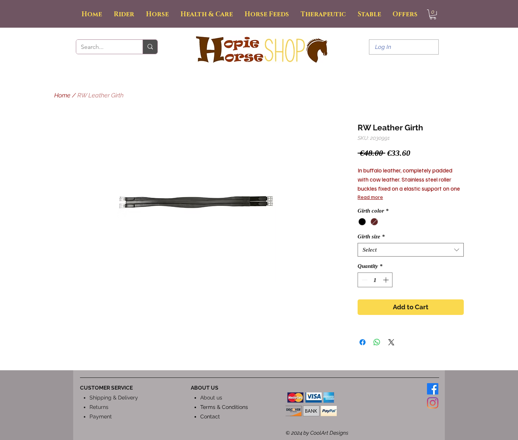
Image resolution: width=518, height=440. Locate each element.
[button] (433, 14)
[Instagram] (432, 403)
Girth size (371, 236)
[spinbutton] (375, 280)
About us (211, 398)
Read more (370, 197)
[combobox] (411, 250)
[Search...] (150, 47)
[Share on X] (391, 342)
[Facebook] (432, 389)
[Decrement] (364, 280)
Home (62, 95)
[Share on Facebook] (362, 342)
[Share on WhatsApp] (376, 342)
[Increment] (386, 280)
